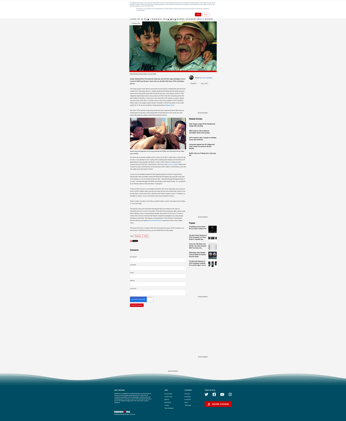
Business (138, 236)
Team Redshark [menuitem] (168, 408)
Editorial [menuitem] (166, 399)
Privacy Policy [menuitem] (168, 394)
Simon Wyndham (207, 78)
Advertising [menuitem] (167, 402)
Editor (146, 236)
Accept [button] (198, 14)
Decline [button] (206, 14)
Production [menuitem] (188, 396)
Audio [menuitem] (186, 402)
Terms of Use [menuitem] (168, 396)
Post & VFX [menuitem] (188, 399)
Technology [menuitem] (188, 405)
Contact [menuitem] (166, 405)
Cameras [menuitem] (187, 394)
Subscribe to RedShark (220, 404)
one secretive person (155, 220)
